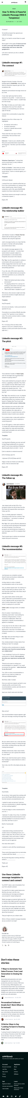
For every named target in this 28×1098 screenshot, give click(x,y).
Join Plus (4, 1069)
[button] (2, 2)
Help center (5, 1071)
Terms (4, 1074)
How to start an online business (19, 1084)
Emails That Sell (20, 235)
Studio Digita (19, 373)
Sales (14, 8)
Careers (16, 1071)
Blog (15, 1069)
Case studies (5, 1088)
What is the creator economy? (18, 1088)
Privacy (4, 1076)
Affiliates (16, 1074)
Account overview (6, 1066)
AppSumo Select (6, 1083)
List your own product (7, 1086)
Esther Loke (5, 607)
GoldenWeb (14, 83)
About (15, 1066)
